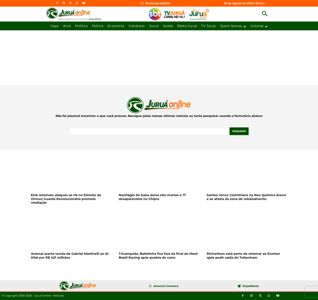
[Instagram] (64, 3)
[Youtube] (83, 3)
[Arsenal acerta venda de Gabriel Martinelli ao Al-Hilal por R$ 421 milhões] (71, 229)
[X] (70, 3)
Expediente (251, 286)
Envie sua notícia (158, 3)
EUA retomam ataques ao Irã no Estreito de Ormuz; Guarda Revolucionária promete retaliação (66, 198)
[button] (264, 14)
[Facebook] (57, 3)
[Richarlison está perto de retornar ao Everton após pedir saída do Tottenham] (247, 229)
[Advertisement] (159, 58)
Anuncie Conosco (166, 286)
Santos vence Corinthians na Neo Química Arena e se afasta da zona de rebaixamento (246, 197)
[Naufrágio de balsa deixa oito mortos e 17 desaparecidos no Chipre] (159, 171)
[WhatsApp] (77, 3)
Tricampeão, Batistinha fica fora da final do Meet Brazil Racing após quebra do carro (158, 255)
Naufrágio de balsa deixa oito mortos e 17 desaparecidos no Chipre (152, 197)
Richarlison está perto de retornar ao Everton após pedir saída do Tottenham (243, 255)
